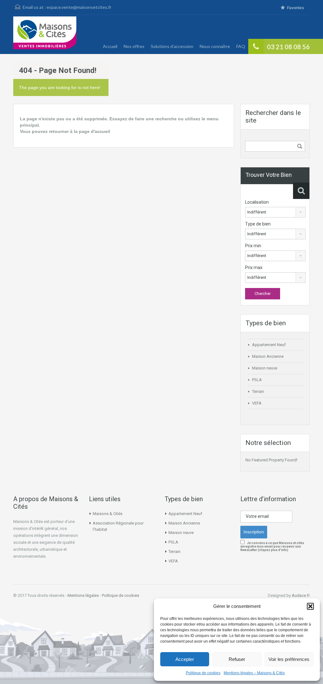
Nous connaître (215, 46)
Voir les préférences (288, 659)
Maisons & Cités (107, 513)
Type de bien (258, 223)
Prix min (253, 245)
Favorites (295, 8)
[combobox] (275, 212)
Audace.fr (301, 595)
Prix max (253, 267)
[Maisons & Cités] (44, 35)
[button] (310, 606)
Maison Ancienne (268, 356)
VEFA (256, 403)
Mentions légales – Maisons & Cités (254, 673)
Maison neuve (264, 368)
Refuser (237, 659)
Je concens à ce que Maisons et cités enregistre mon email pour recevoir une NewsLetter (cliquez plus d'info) (272, 546)
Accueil (110, 46)
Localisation (257, 202)
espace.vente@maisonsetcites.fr (79, 7)
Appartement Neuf (269, 344)
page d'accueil (94, 131)
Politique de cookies (203, 673)
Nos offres (134, 46)
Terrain (258, 391)
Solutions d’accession (172, 46)
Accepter (184, 659)
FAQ (240, 46)
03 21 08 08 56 (288, 47)
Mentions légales (83, 595)
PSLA (257, 379)
